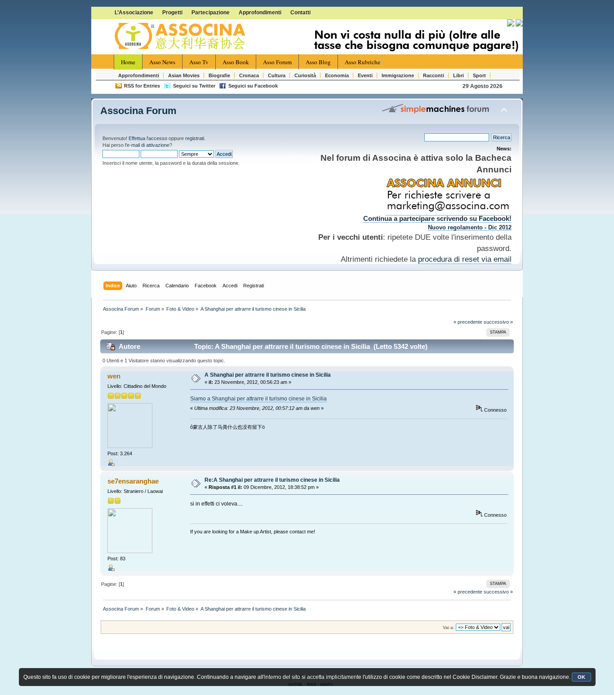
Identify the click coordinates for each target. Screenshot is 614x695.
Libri (458, 75)
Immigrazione (398, 75)
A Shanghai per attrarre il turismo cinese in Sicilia (268, 375)
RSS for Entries (142, 85)
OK (581, 677)
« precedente (468, 322)
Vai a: (448, 627)
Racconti (433, 75)
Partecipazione (210, 12)
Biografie (219, 75)
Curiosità (305, 75)
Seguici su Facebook (253, 85)
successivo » (498, 322)
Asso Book (235, 62)
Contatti (300, 12)
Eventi (365, 75)
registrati (194, 138)
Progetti (172, 12)
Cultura (276, 75)
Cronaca (249, 75)
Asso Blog (318, 62)
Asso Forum (277, 62)
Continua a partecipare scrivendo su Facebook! (437, 218)
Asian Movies (184, 75)
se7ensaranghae (133, 481)
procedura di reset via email (465, 259)
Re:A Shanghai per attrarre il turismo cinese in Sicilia (272, 480)
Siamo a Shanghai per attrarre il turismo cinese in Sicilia (258, 399)
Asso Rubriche (362, 62)
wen (113, 376)
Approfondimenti (260, 12)
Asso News (162, 62)
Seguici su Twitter (194, 85)
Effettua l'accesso (148, 138)
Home (128, 62)
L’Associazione (134, 12)
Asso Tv (199, 62)
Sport (479, 75)
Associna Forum (138, 110)
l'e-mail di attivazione (147, 145)
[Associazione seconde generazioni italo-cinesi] (181, 36)
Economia (337, 75)
